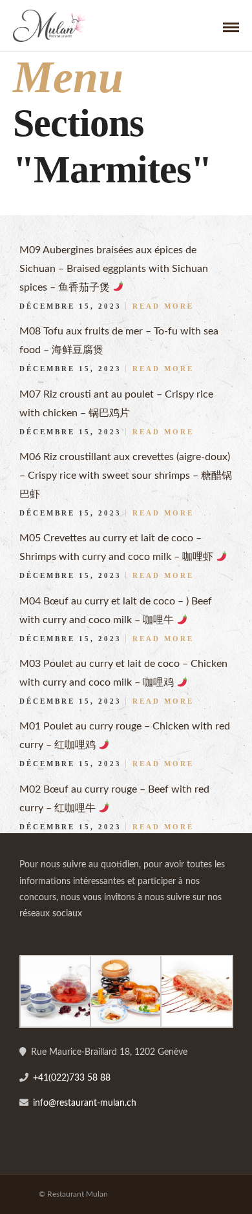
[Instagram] (62, 934)
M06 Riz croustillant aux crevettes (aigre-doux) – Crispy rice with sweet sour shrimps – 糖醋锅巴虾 (125, 475)
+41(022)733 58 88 (71, 1078)
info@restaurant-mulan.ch (84, 1103)
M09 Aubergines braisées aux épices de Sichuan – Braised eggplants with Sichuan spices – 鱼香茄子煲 (113, 269)
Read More (163, 306)
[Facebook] (33, 934)
